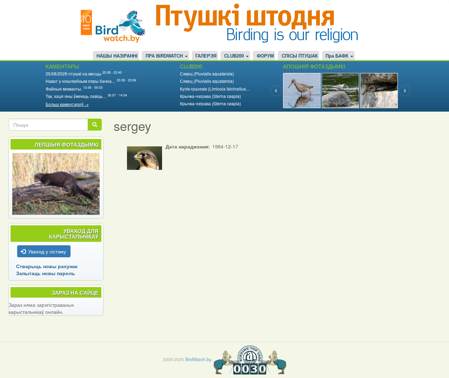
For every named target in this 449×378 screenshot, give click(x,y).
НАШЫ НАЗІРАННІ (117, 56)
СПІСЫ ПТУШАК (300, 56)
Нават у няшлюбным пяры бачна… (81, 81)
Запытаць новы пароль (45, 273)
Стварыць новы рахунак (47, 266)
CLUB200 (234, 56)
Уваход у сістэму (47, 251)
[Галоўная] (116, 25)
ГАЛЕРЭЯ (205, 56)
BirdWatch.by (198, 359)
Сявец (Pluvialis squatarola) (207, 74)
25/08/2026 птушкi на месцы (73, 74)
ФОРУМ (265, 56)
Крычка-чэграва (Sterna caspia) (210, 96)
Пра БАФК (338, 56)
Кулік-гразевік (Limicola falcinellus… (215, 89)
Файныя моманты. (64, 89)
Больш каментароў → (67, 104)
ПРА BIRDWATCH (165, 56)
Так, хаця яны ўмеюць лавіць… (76, 96)
